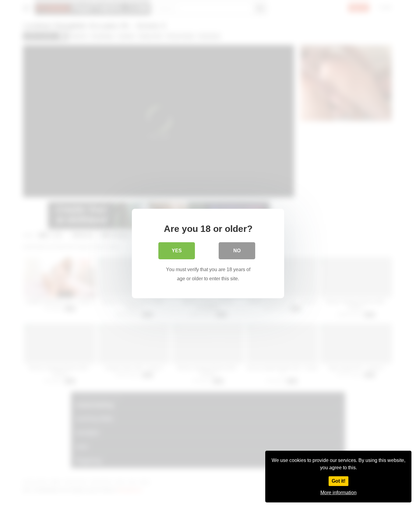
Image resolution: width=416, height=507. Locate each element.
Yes (177, 250)
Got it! (338, 481)
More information (338, 492)
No (237, 250)
